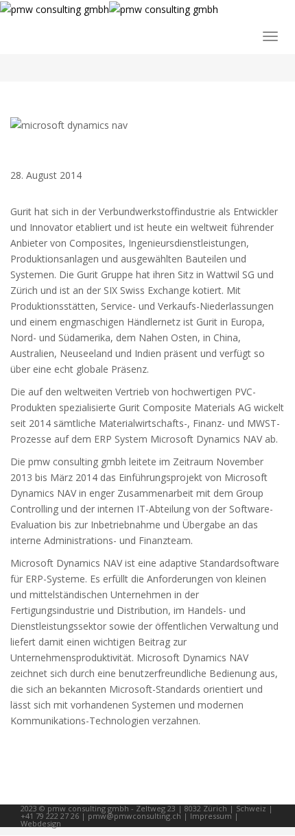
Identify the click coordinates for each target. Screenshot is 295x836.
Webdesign (41, 823)
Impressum (211, 816)
